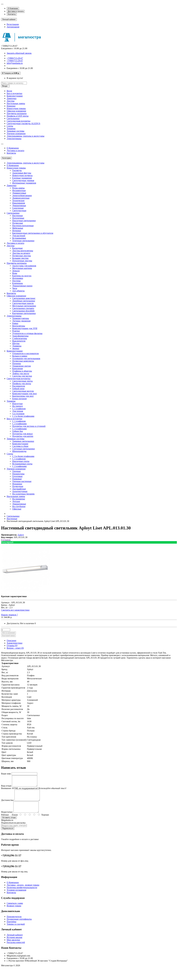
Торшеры (11, 128)
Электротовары (14, 138)
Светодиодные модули (23, 391)
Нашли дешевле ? (9, 615)
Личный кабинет (15, 935)
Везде (9, 91)
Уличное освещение (16, 133)
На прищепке (18, 499)
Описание (11, 640)
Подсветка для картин (22, 436)
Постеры (16, 281)
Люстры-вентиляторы (22, 250)
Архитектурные (19, 491)
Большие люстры (20, 258)
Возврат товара (14, 906)
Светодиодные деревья (23, 180)
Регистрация (13, 24)
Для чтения (17, 411)
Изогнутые (17, 403)
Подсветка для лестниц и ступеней (28, 426)
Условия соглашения (16, 890)
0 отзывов (6, 540)
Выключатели (18, 341)
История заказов (14, 937)
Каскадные (17, 248)
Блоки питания (19, 398)
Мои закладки (13, 940)
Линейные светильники (23, 301)
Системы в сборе (20, 446)
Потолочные (18, 218)
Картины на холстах (21, 276)
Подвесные (17, 223)
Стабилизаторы (19, 338)
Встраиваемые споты (22, 464)
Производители (14, 916)
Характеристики (14, 643)
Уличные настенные (21, 481)
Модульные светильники (24, 306)
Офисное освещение (16, 111)
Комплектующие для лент (24, 393)
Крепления (17, 368)
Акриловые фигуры (21, 173)
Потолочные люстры (22, 260)
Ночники (16, 230)
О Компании (13, 8)
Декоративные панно (22, 286)
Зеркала (16, 271)
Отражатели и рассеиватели (25, 353)
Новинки (11, 106)
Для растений (18, 235)
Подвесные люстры (21, 255)
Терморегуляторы (20, 318)
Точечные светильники (23, 240)
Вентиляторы (18, 326)
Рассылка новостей (16, 942)
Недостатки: (7, 812)
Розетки (16, 331)
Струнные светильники (23, 449)
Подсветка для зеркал (22, 433)
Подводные (17, 486)
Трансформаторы (20, 336)
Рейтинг (5, 815)
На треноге (17, 406)
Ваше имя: (6, 773)
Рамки (15, 323)
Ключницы (17, 283)
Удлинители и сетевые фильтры (27, 333)
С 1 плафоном (19, 408)
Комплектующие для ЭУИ (24, 328)
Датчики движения (21, 321)
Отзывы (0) (12, 645)
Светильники (13, 118)
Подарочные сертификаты (19, 919)
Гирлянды (17, 170)
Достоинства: (7, 800)
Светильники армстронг (23, 298)
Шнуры (15, 343)
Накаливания (18, 203)
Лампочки (11, 98)
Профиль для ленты (21, 383)
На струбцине (18, 506)
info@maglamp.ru (15, 63)
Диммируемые (19, 193)
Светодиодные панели (23, 303)
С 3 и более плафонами (23, 456)
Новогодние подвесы (22, 175)
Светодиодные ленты (22, 381)
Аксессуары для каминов (24, 266)
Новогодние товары (16, 108)
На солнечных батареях (23, 494)
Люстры (10, 101)
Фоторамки (17, 278)
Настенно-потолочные (23, 225)
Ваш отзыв (6, 786)
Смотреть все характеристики (15, 610)
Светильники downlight (23, 311)
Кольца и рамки (19, 356)
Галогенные (18, 208)
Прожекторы (18, 474)
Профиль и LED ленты (18, 116)
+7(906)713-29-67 (15, 58)
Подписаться (7, 828)
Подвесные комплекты (23, 361)
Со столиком (18, 413)
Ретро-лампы (18, 188)
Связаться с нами (15, 903)
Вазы (14, 273)
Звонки (15, 348)
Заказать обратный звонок (19, 53)
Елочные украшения (22, 178)
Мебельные (17, 228)
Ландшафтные (19, 489)
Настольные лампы (16, 103)
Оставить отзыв (9, 817)
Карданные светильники (24, 313)
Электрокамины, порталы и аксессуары (25, 136)
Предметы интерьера (17, 113)
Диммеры (16, 346)
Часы (14, 288)
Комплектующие (15, 96)
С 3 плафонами (19, 428)
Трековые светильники (23, 441)
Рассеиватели (18, 386)
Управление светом (21, 366)
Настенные (17, 215)
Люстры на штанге (21, 253)
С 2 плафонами (19, 423)
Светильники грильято (23, 308)
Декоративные (19, 205)
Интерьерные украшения (24, 183)
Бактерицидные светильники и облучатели (32, 233)
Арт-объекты (18, 291)
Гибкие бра (17, 431)
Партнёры (11, 921)
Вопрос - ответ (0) (15, 648)
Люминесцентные (20, 198)
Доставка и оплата (16, 11)
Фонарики (17, 484)
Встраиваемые (19, 238)
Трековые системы (15, 131)
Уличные (16, 471)
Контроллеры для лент (23, 396)
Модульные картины (22, 268)
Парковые (17, 479)
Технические (18, 200)
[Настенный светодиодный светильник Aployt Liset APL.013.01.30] (25, 591)
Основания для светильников (26, 358)
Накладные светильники (24, 220)
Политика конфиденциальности (22, 887)
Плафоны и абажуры (22, 371)
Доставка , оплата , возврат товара (23, 885)
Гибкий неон (18, 388)
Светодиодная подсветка (18, 121)
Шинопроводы (19, 451)
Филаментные (19, 190)
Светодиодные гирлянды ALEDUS (23, 123)
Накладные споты (20, 461)
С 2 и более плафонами (23, 416)
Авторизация (13, 27)
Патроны (16, 363)
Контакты (12, 14)
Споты (10, 126)
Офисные (16, 509)
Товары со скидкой (16, 924)
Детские (16, 501)
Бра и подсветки (14, 93)
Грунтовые (17, 476)
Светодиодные (19, 210)
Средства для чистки (22, 376)
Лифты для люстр (20, 373)
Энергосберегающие (22, 195)
